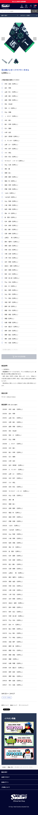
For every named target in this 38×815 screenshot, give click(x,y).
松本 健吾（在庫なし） (11, 221)
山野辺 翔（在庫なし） (12, 237)
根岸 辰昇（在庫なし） (11, 331)
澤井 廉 (7, 169)
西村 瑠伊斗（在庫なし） (12, 242)
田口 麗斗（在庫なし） (11, 229)
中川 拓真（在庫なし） (11, 343)
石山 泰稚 (7, 112)
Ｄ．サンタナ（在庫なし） (12, 140)
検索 (35, 11)
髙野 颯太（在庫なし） (11, 335)
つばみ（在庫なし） (10, 193)
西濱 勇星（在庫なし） (11, 314)
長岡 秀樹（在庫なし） (11, 100)
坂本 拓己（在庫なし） (11, 274)
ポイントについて (23, 705)
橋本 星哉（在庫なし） (11, 339)
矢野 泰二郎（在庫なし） (12, 278)
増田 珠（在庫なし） (11, 181)
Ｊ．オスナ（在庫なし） (11, 116)
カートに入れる (20, 356)
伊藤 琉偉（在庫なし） (11, 189)
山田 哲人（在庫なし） (11, 92)
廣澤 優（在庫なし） (11, 306)
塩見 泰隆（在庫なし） (11, 209)
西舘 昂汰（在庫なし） (11, 310)
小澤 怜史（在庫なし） (11, 258)
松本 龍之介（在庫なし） (12, 327)
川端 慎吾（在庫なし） (11, 205)
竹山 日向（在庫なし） (11, 282)
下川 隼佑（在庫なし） (11, 298)
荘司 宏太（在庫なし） (11, 157)
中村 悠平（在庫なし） (11, 149)
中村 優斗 (7, 120)
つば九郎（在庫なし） (11, 197)
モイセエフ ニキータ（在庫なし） (14, 161)
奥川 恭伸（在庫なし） (11, 124)
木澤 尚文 (7, 132)
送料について (5, 705)
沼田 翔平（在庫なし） (11, 302)
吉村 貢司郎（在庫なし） (12, 136)
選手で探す (4, 15)
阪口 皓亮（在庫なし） (11, 290)
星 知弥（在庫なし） (11, 217)
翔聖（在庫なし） (9, 318)
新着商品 (22, 7)
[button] (35, 38)
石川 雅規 (7, 128)
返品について (13, 705)
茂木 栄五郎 (8, 104)
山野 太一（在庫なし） (11, 144)
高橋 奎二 (7, 173)
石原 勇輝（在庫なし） (11, 233)
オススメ (26, 7)
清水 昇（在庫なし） (11, 213)
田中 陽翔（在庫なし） (11, 270)
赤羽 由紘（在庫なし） (11, 84)
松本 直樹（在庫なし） (11, 225)
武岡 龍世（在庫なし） (11, 177)
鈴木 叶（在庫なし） (11, 286)
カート (34, 6)
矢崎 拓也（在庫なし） (11, 250)
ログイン (30, 7)
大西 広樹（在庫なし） (11, 254)
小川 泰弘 (7, 153)
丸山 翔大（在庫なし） (11, 294)
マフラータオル (6, 697)
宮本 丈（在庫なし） (11, 108)
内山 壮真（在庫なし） (11, 165)
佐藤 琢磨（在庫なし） (11, 322)
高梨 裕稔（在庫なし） (11, 246)
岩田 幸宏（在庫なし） (11, 185)
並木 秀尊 (7, 88)
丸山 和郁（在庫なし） (11, 201)
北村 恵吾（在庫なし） (11, 262)
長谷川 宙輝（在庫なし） (12, 266)
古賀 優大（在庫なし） (11, 96)
